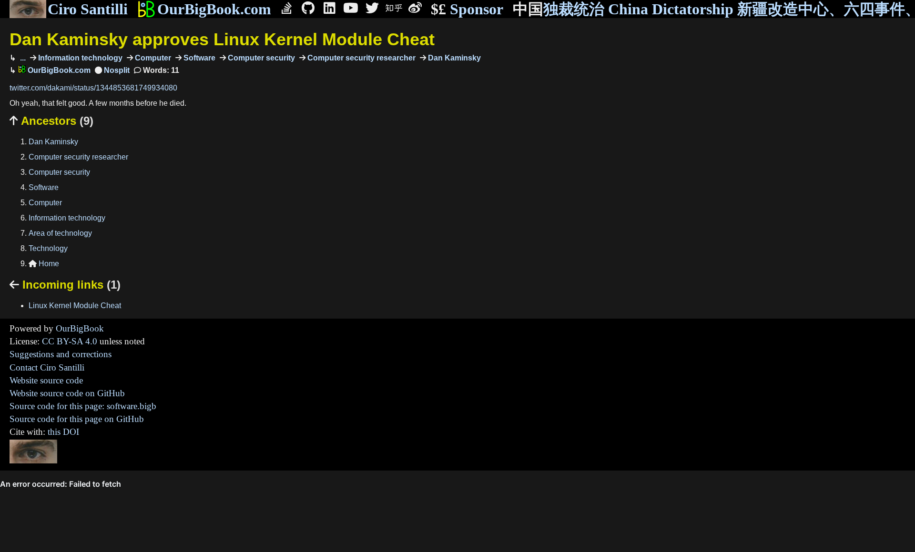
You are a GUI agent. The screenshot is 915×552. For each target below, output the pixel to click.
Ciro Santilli (88, 9)
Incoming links (65, 284)
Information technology (79, 58)
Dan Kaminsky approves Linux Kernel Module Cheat (222, 39)
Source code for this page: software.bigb (83, 406)
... (22, 58)
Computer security (260, 58)
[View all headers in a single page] (112, 70)
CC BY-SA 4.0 (69, 341)
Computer (152, 58)
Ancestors (51, 120)
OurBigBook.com (214, 9)
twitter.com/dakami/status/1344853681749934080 (93, 88)
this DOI (63, 432)
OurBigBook (80, 328)
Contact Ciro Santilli (47, 367)
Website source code (46, 380)
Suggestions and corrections (61, 354)
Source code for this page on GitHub (77, 419)
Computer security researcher (360, 58)
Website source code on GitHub (67, 393)
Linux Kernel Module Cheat (75, 305)
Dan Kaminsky (453, 58)
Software (198, 58)
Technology (48, 248)
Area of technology (60, 233)
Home (44, 264)
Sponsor (467, 9)
